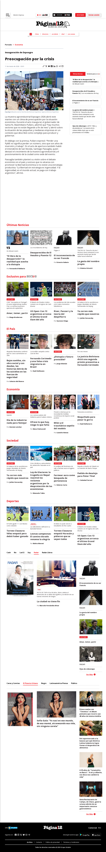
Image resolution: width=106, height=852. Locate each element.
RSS (99, 828)
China (37, 34)
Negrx (43, 683)
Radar (36, 552)
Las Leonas (71, 34)
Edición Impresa (18, 15)
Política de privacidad (53, 842)
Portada (8, 45)
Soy (29, 552)
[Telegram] (29, 835)
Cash (9, 552)
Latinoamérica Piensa (59, 683)
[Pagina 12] (53, 24)
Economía (19, 45)
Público (74, 683)
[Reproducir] (54, 15)
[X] (21, 835)
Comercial (92, 828)
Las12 (22, 552)
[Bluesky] (24, 835)
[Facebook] (16, 835)
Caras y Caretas (13, 683)
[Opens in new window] (84, 834)
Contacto (39, 842)
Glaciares (45, 34)
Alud (62, 34)
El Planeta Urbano (30, 683)
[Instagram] (18, 835)
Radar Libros (47, 552)
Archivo (30, 842)
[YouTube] (26, 835)
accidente (55, 34)
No (15, 552)
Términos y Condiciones (71, 842)
